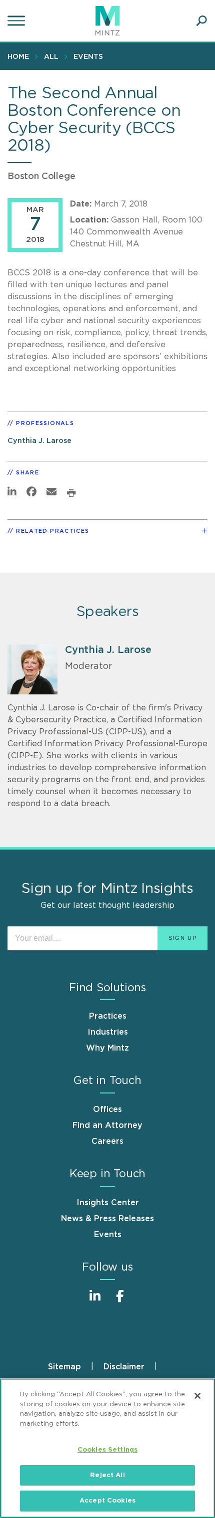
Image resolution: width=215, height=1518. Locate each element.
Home (18, 56)
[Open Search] (202, 21)
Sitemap (64, 1367)
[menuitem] (21, 56)
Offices (107, 1109)
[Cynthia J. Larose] (33, 669)
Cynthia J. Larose (40, 440)
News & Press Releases (107, 1219)
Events (88, 56)
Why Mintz (107, 1048)
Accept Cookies (108, 1501)
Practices (107, 1016)
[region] (107, 1448)
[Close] (197, 1396)
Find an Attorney (107, 1125)
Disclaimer (124, 1367)
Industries (108, 1032)
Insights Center (107, 1203)
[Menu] (18, 21)
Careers (108, 1141)
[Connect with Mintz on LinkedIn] (95, 1301)
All (51, 56)
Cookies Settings (108, 1450)
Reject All (107, 1475)
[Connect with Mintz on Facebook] (120, 1301)
